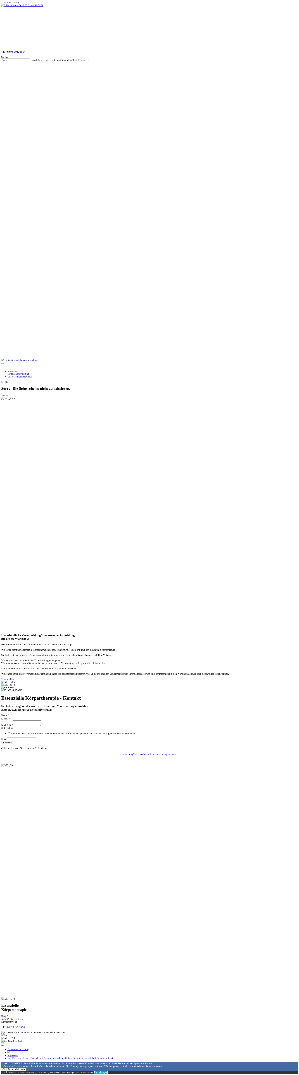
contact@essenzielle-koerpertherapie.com (149, 754)
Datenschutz (7, 728)
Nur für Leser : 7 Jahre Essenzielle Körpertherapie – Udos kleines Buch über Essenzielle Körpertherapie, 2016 (61, 1058)
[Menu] (2, 363)
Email (4, 739)
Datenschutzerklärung (18, 1049)
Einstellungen (100, 1072)
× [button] (2, 365)
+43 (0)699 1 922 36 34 (13, 1027)
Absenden (7, 742)
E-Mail (5, 718)
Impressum (12, 1055)
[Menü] (2, 1044)
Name (5, 715)
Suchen (5, 57)
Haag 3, (5, 1016)
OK (3, 1069)
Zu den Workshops (16, 1069)
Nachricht (7, 725)
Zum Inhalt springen (11, 2)
